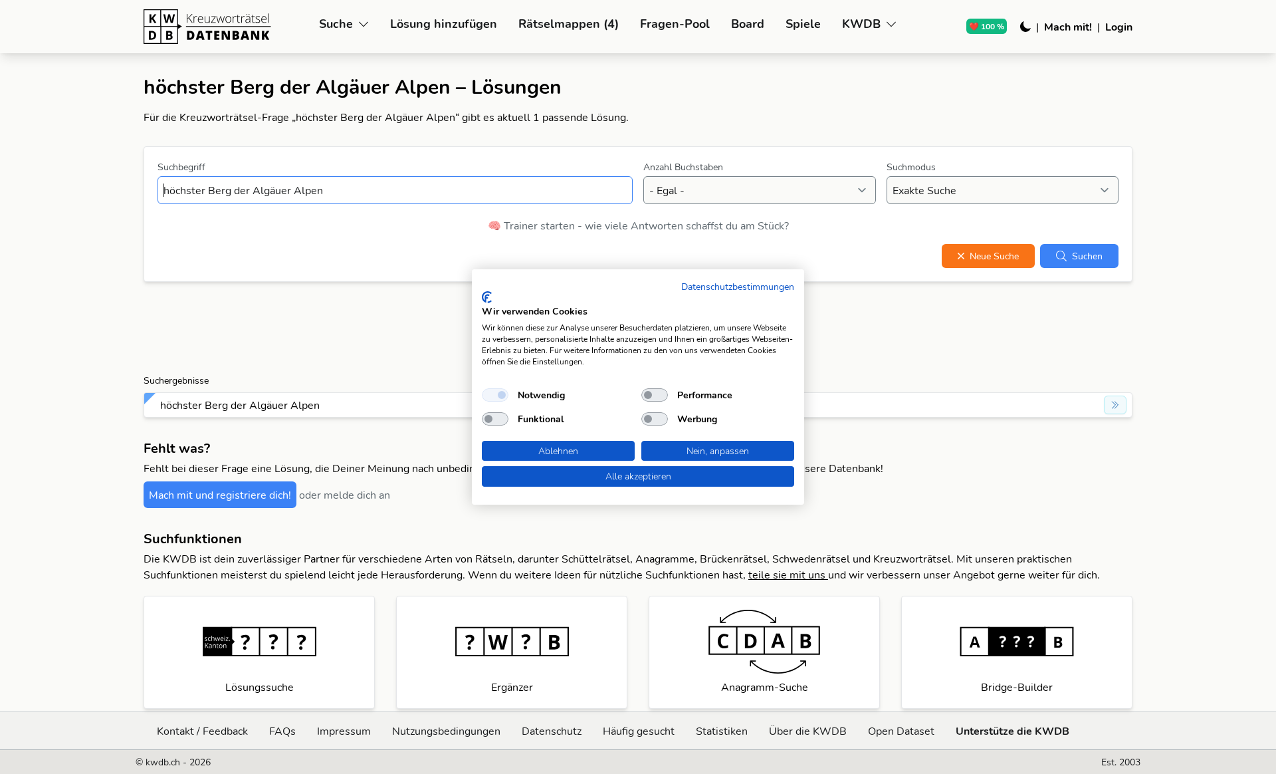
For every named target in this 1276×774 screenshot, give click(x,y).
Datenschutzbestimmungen (737, 286)
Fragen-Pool (675, 23)
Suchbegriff (181, 167)
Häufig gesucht (639, 730)
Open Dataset (901, 730)
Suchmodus (911, 167)
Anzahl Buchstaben (683, 167)
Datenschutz (552, 730)
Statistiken (722, 730)
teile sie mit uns (788, 574)
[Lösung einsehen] (1115, 405)
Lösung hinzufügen (443, 23)
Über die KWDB (808, 730)
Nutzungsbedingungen (446, 730)
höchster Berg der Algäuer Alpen (240, 405)
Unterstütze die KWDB (1012, 730)
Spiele (803, 23)
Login (1118, 26)
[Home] (226, 26)
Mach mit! (1068, 26)
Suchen (1087, 256)
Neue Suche (994, 256)
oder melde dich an (344, 494)
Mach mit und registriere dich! (220, 494)
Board (747, 23)
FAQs (282, 730)
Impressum (344, 730)
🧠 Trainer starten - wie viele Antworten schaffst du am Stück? (638, 225)
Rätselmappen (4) (568, 23)
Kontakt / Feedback (202, 730)
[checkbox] (495, 395)
